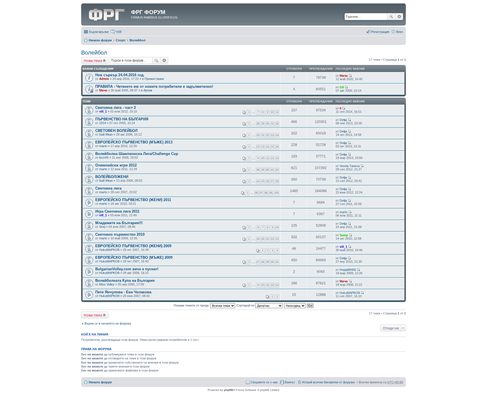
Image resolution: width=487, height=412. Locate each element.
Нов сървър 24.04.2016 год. (120, 75)
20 (262, 239)
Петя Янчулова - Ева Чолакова (123, 292)
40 (267, 169)
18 (277, 181)
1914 (102, 123)
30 (267, 123)
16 (277, 146)
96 (256, 193)
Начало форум (100, 40)
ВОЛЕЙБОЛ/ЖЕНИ (111, 177)
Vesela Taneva (350, 166)
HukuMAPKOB (109, 249)
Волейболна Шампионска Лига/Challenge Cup (136, 154)
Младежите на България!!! (119, 223)
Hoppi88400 (348, 269)
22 (272, 239)
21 (267, 239)
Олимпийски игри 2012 (116, 165)
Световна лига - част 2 (115, 107)
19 (257, 239)
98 (266, 193)
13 (272, 135)
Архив (147, 90)
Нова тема (93, 60)
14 (277, 135)
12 (267, 135)
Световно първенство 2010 (120, 234)
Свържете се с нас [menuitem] (264, 382)
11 (277, 112)
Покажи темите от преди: (192, 305)
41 (272, 169)
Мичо (344, 75)
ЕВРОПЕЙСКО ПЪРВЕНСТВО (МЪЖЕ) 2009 (133, 257)
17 (272, 181)
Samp (344, 235)
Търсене (391, 16)
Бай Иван (106, 134)
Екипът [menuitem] (290, 382)
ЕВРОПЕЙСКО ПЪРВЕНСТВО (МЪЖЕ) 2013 (133, 142)
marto (103, 146)
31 (272, 123)
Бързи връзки (99, 31)
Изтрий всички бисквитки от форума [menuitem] (328, 382)
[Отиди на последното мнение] (350, 75)
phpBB (228, 389)
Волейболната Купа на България (125, 280)
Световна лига (108, 188)
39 (262, 169)
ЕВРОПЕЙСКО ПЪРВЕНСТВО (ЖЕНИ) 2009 (133, 246)
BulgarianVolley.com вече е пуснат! (126, 269)
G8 (342, 87)
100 (276, 193)
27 (257, 262)
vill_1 (103, 111)
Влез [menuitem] (399, 31)
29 (262, 123)
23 (277, 239)
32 (277, 123)
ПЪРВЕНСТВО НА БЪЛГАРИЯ (121, 119)
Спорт (120, 40)
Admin (104, 78)
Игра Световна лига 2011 (117, 211)
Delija (343, 119)
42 (277, 169)
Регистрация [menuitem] (380, 31)
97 (261, 193)
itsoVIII (104, 157)
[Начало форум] (107, 14)
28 (257, 123)
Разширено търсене (399, 16)
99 (270, 193)
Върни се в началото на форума (108, 323)
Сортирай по (245, 305)
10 (272, 112)
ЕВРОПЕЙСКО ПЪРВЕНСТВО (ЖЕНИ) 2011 (133, 200)
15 (272, 146)
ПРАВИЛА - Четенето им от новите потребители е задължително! (154, 86)
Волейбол (137, 40)
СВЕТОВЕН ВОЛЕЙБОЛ (116, 131)
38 (257, 169)
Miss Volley (106, 284)
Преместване (154, 78)
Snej (102, 226)
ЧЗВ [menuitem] (118, 31)
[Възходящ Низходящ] (295, 305)
